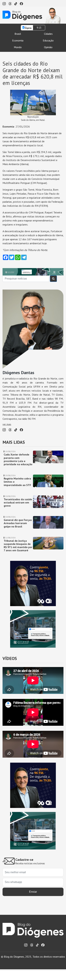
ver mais (7, 424)
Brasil (18, 33)
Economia (17, 40)
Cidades (48, 33)
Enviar (33, 891)
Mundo (18, 47)
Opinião (48, 47)
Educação (48, 40)
